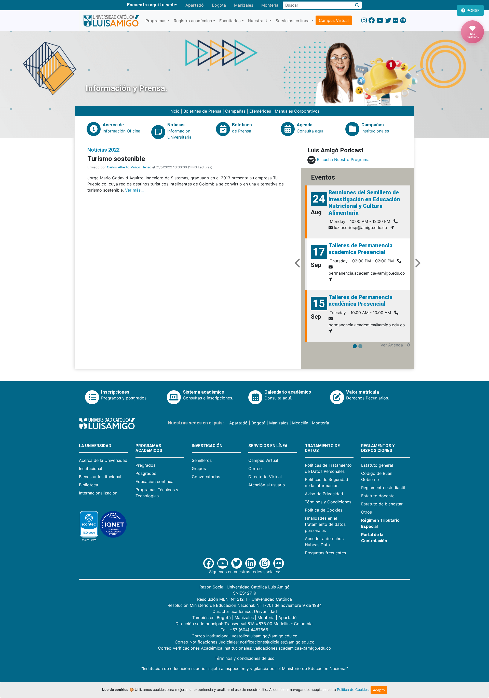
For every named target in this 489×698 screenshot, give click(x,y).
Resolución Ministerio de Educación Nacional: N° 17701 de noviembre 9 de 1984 (245, 605)
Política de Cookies (323, 510)
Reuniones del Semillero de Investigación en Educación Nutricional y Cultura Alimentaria (364, 202)
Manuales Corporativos (297, 111)
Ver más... (134, 190)
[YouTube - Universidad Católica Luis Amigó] (379, 20)
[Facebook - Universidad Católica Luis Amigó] (372, 20)
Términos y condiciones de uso (245, 658)
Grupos (199, 468)
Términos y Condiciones (328, 501)
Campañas (235, 111)
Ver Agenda (392, 344)
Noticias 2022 (103, 150)
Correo (255, 468)
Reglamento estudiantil (383, 487)
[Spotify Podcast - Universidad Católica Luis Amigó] (403, 20)
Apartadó (194, 5)
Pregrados (145, 465)
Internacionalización (98, 492)
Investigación (207, 445)
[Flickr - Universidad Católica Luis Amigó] (395, 20)
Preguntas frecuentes (325, 552)
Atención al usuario (266, 484)
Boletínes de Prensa (202, 111)
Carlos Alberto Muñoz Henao (129, 167)
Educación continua (154, 481)
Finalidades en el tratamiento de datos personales (325, 524)
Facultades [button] (230, 20)
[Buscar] (357, 5)
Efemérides (260, 111)
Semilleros (202, 460)
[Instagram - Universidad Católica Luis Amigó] (364, 20)
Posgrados (145, 473)
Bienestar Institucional (100, 476)
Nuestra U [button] (258, 20)
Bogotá (219, 5)
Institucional (90, 468)
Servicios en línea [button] (293, 20)
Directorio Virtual (265, 476)
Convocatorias (206, 476)
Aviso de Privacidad (324, 493)
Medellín (300, 422)
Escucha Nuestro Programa (343, 159)
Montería (269, 5)
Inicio (175, 111)
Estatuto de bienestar (382, 503)
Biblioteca (88, 484)
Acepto (379, 690)
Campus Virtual (334, 20)
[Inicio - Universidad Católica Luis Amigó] (111, 20)
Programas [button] (156, 20)
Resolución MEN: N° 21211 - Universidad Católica (244, 599)
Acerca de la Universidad (103, 460)
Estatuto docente (378, 495)
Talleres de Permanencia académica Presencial (360, 248)
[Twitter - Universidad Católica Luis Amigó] (388, 20)
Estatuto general (377, 465)
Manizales (243, 5)
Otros (366, 512)
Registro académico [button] (193, 20)
